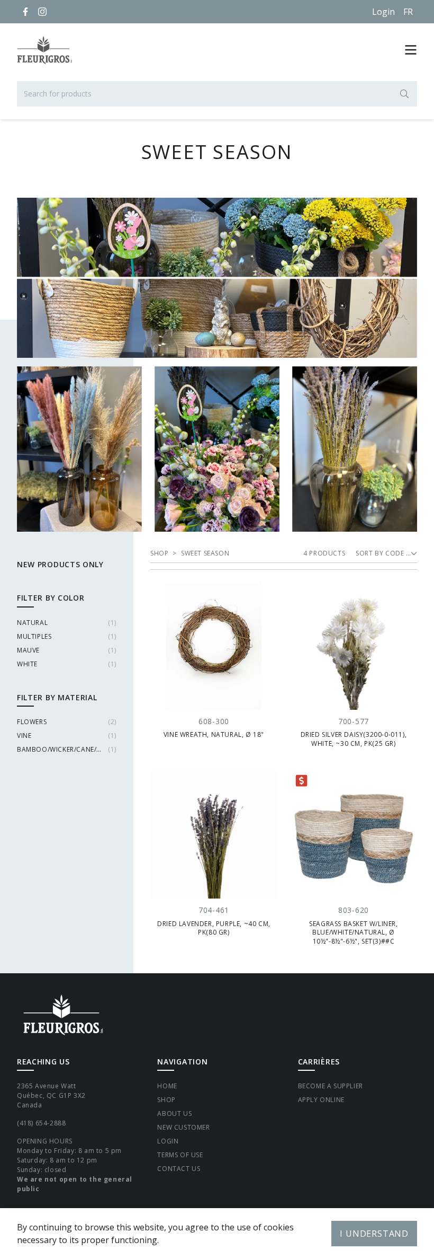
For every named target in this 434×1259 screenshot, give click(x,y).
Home (167, 1085)
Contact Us (178, 1168)
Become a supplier (330, 1085)
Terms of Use (180, 1154)
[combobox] (217, 94)
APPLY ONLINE (321, 1099)
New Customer (183, 1127)
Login (383, 11)
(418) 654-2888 (41, 1123)
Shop (166, 1099)
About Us (174, 1113)
